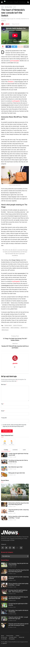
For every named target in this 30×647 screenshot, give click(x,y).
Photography (12, 638)
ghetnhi (7, 24)
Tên (2, 404)
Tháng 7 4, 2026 (12, 513)
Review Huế (21, 637)
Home (2, 7)
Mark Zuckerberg (15, 327)
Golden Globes (5, 327)
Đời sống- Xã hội (8, 7)
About (2, 635)
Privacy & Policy (9, 635)
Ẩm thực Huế (4, 637)
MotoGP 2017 (24, 327)
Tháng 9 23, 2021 (15, 24)
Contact (17, 635)
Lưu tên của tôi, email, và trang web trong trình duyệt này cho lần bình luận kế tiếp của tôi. (14, 425)
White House (5, 330)
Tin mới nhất (3, 638)
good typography (14, 60)
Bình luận (4, 384)
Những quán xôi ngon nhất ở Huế (16, 473)
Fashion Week (8, 325)
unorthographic (16, 101)
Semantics (11, 81)
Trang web (4, 417)
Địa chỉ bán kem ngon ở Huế (15, 467)
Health (14, 7)
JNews (6, 641)
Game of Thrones (17, 325)
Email (3, 411)
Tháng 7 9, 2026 (12, 506)
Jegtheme (4, 643)
